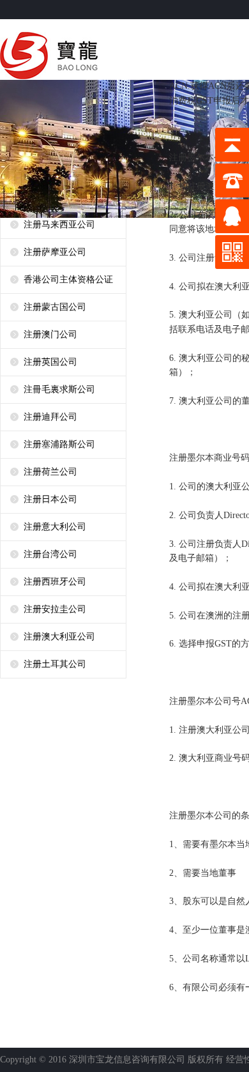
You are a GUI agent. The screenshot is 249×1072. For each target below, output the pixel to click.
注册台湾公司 (50, 554)
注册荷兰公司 (50, 472)
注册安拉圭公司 (55, 609)
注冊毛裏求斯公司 (59, 389)
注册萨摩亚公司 (55, 252)
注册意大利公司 (55, 527)
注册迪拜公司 (50, 417)
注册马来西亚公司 (59, 224)
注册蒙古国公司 (55, 307)
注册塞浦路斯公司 (59, 444)
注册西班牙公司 (55, 581)
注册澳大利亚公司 (59, 636)
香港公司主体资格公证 (68, 279)
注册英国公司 (50, 362)
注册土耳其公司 (55, 664)
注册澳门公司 (50, 334)
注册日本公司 (50, 499)
